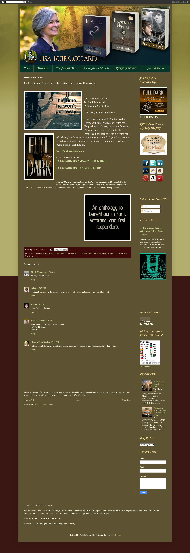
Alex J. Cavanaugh (39, 271)
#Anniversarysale (48, 253)
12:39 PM (55, 342)
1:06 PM (41, 304)
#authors (68, 253)
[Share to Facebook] (63, 249)
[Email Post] (51, 249)
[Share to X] (61, 249)
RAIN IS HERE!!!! (128, 68)
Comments (147, 211)
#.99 (32, 253)
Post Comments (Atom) (44, 404)
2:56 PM (49, 320)
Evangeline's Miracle (96, 68)
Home (26, 68)
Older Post (126, 399)
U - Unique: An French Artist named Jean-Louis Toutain (151, 231)
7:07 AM (42, 288)
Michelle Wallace (38, 320)
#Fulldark (92, 253)
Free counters (145, 366)
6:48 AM (51, 271)
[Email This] (55, 249)
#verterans (34, 256)
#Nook (27, 256)
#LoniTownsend (121, 253)
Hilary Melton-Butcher (40, 342)
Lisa (34, 249)
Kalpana (34, 288)
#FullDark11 (101, 253)
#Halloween (111, 253)
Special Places (155, 68)
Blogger (117, 535)
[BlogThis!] (58, 249)
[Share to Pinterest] (66, 249)
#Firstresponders (82, 253)
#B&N (73, 253)
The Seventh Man (66, 68)
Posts (145, 206)
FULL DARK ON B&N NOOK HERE (78, 168)
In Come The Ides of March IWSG (158, 384)
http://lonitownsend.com (70, 151)
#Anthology (60, 253)
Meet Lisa (43, 68)
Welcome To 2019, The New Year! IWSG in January (159, 411)
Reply (33, 279)
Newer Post (29, 399)
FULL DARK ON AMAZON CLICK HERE (82, 160)
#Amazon (38, 253)
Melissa (34, 304)
